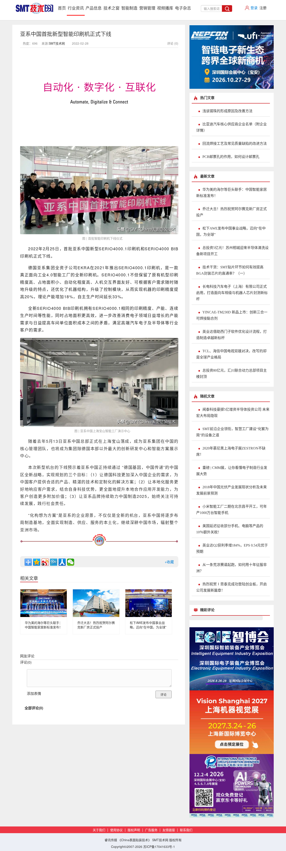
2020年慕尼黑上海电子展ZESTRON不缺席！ (230, 451)
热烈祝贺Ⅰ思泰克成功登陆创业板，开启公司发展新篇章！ (231, 587)
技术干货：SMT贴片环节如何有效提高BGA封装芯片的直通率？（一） (229, 270)
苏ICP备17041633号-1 (159, 846)
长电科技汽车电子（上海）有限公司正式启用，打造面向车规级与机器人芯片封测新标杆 (232, 293)
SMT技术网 (57, 43)
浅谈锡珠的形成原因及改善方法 (227, 111)
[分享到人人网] (62, 562)
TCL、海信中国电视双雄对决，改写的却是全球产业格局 (231, 354)
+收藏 (169, 561)
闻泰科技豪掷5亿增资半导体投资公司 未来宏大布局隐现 (232, 413)
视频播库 (165, 8)
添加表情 (34, 693)
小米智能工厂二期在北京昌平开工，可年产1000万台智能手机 (231, 510)
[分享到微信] (70, 562)
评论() (26, 662)
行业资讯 (76, 8)
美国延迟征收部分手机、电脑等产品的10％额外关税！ (229, 529)
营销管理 (147, 8)
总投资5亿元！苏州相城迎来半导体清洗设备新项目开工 (232, 251)
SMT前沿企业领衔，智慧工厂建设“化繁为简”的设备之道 (232, 432)
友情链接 (168, 830)
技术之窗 (111, 8)
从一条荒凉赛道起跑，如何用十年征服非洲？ (231, 568)
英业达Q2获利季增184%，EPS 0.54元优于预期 (232, 548)
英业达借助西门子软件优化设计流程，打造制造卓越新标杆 (231, 335)
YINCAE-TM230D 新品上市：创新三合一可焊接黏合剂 (231, 315)
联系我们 (186, 830)
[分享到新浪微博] (45, 562)
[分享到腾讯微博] (53, 562)
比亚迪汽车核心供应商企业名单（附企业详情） (231, 127)
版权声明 (134, 830)
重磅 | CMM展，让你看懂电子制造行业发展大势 (231, 471)
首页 (62, 8)
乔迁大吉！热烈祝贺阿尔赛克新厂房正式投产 (96, 624)
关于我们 (99, 830)
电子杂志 (183, 8)
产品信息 (94, 8)
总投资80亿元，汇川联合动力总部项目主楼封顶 (231, 374)
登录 (254, 7)
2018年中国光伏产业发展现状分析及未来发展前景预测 (231, 490)
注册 (263, 7)
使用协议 (116, 830)
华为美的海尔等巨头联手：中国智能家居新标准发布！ (43, 624)
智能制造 (129, 8)
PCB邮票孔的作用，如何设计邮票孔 (230, 157)
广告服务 (151, 830)
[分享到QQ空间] (36, 562)
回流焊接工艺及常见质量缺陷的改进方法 (234, 143)
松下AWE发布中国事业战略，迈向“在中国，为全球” (148, 624)
